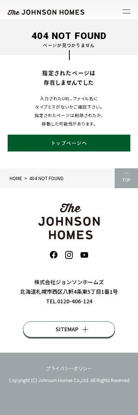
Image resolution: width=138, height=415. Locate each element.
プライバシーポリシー (69, 368)
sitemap (67, 329)
